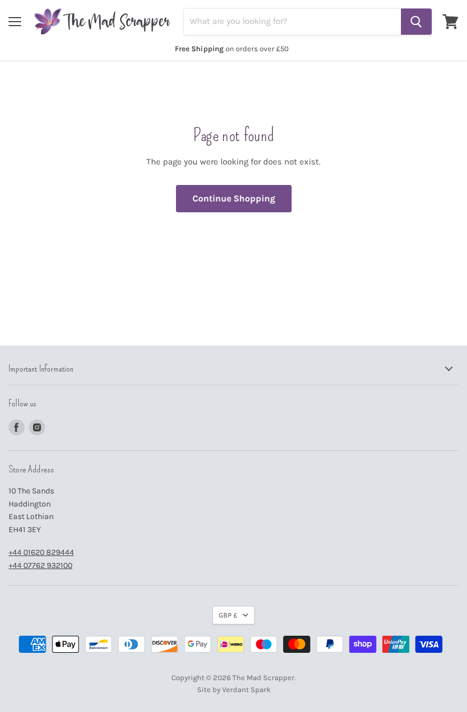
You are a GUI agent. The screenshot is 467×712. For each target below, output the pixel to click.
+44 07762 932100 (40, 565)
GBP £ (228, 615)
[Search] (416, 22)
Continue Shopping (233, 198)
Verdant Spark (246, 689)
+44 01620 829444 (41, 552)
